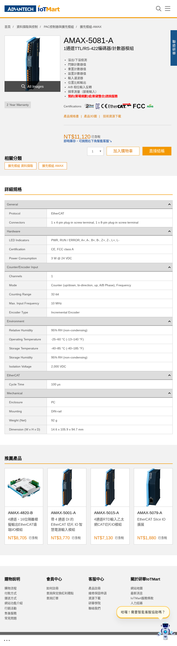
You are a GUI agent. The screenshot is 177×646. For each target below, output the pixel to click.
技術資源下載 (112, 116)
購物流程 (11, 588)
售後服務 (11, 613)
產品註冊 (94, 588)
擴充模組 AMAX (52, 165)
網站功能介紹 (14, 603)
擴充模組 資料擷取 (20, 165)
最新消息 (137, 593)
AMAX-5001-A (63, 513)
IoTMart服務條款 (142, 598)
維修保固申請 (97, 593)
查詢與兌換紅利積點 (60, 593)
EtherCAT (13, 375)
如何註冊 (52, 588)
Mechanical (14, 393)
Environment (15, 321)
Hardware (13, 231)
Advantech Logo (32, 8)
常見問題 (11, 618)
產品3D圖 (90, 116)
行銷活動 (11, 608)
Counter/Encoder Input (22, 267)
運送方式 (11, 598)
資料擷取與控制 (27, 26)
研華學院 (94, 603)
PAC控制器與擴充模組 (59, 26)
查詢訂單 (52, 598)
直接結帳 (157, 151)
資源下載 (94, 598)
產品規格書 (71, 116)
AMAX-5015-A (106, 513)
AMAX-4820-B (20, 513)
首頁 (8, 26)
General (12, 204)
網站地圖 (137, 588)
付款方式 (11, 593)
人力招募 (137, 603)
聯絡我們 (94, 608)
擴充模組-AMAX (90, 26)
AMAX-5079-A (149, 513)
